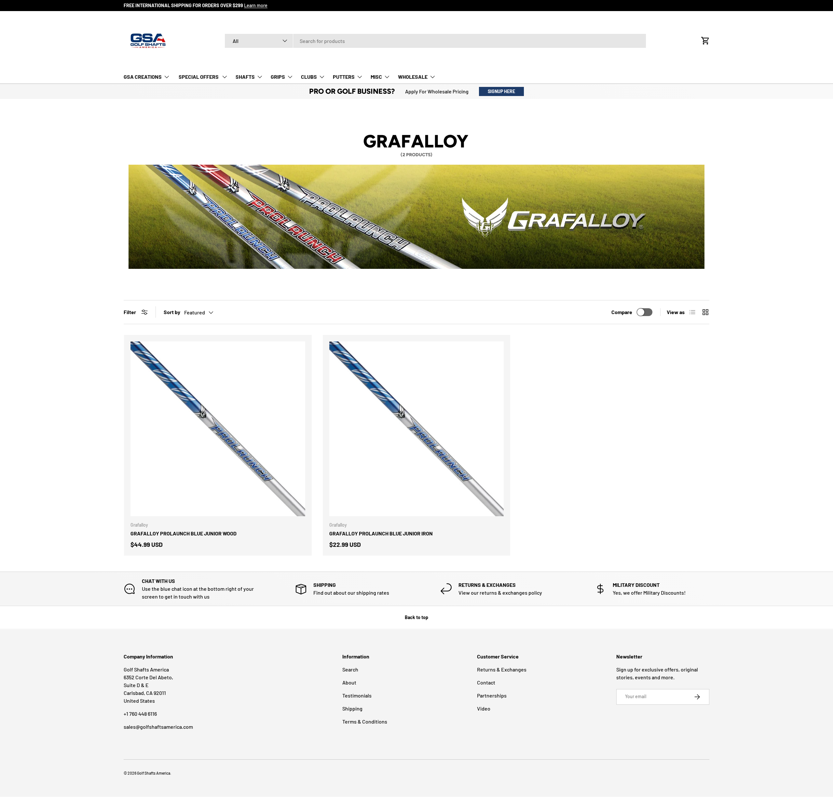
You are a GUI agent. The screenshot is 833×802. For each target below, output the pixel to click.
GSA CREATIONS (143, 77)
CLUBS (309, 77)
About (349, 682)
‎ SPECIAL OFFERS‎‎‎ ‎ (199, 77)
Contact (486, 682)
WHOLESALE (413, 77)
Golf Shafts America (153, 773)
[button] (705, 41)
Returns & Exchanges (501, 669)
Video (483, 708)
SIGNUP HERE (501, 91)
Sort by (172, 312)
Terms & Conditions (364, 721)
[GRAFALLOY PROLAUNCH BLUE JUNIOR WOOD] (217, 428)
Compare (621, 312)
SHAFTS (245, 77)
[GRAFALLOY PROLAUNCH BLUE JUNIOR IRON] (416, 428)
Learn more (255, 5)
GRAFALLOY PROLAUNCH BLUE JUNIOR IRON (381, 533)
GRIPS (278, 77)
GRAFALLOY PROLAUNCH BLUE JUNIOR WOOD (183, 533)
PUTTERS (344, 77)
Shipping (352, 708)
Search (350, 669)
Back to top (416, 617)
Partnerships (492, 695)
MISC (376, 77)
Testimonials (357, 695)
